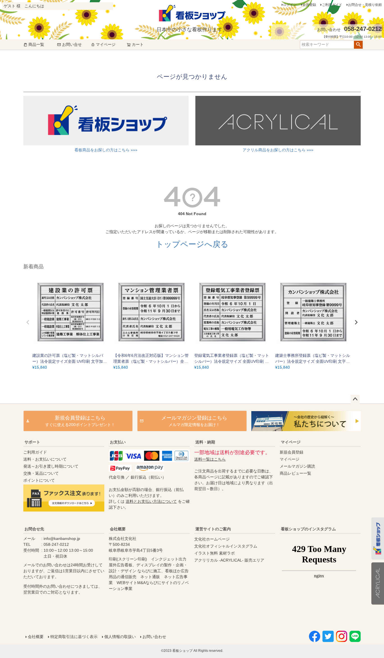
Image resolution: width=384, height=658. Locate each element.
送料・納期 (205, 442)
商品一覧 (36, 44)
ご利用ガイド (332, 5)
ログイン (290, 5)
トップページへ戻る (192, 244)
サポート (32, 442)
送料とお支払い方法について (151, 501)
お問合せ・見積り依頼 (365, 5)
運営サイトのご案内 (213, 529)
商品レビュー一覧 (295, 473)
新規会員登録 (291, 452)
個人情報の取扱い (120, 636)
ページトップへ (355, 399)
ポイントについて (39, 480)
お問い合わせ (154, 636)
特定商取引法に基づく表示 (74, 636)
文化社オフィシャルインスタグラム (225, 546)
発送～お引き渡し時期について (50, 466)
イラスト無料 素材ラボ (214, 553)
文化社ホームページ (212, 539)
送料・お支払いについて (45, 459)
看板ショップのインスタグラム (308, 529)
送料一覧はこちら (210, 459)
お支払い (118, 442)
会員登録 (309, 5)
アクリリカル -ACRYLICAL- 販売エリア (229, 560)
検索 (358, 45)
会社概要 (118, 529)
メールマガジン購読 (297, 466)
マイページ (106, 44)
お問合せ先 (34, 529)
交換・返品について (41, 473)
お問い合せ (72, 44)
